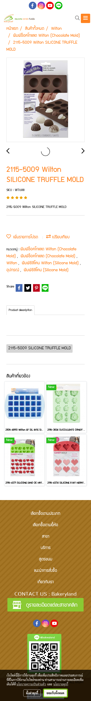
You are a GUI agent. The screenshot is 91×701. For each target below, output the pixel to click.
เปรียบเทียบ (60, 237)
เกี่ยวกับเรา (45, 582)
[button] (76, 18)
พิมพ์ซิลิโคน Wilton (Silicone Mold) (51, 263)
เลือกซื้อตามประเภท (45, 514)
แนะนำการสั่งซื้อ (45, 571)
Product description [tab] (20, 310)
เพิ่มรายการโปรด (24, 237)
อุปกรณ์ (13, 270)
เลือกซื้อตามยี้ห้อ (45, 525)
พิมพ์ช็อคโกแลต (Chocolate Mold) (49, 256)
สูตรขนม (45, 559)
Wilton (12, 263)
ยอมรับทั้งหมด (55, 693)
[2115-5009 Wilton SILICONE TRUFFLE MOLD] (45, 100)
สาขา (45, 536)
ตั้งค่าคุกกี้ (32, 693)
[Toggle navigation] (85, 18)
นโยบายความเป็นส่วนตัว (31, 684)
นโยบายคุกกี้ (60, 684)
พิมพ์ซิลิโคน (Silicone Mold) (46, 270)
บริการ (46, 548)
